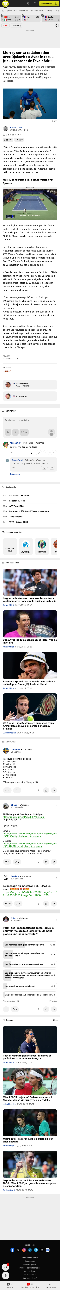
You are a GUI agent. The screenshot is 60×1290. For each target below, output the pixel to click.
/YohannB (15, 749)
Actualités (11, 10)
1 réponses (15, 474)
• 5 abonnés (29, 460)
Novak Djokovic (22, 383)
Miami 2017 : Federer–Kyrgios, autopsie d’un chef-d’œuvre (28, 1140)
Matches (23, 10)
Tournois (49, 10)
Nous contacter (30, 1275)
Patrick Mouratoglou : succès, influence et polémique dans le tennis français (27, 1057)
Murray (19, 140)
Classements (37, 10)
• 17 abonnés (27, 443)
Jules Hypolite (9, 732)
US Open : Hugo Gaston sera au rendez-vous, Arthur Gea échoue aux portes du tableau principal (28, 726)
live (5, 25)
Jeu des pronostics (30, 1287)
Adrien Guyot (15, 127)
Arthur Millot (8, 605)
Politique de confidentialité (30, 1268)
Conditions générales (30, 1264)
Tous (16, 25)
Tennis (10, 1287)
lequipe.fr (7, 371)
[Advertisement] (30, 39)
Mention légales (30, 1271)
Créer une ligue (9, 549)
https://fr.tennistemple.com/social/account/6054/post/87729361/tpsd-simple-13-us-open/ (30, 835)
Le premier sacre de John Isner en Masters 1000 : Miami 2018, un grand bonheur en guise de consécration (29, 1183)
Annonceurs (30, 1261)
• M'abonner (38, 443)
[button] (35, 3)
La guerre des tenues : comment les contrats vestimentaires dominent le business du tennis (29, 599)
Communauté (50, 1287)
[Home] (3, 10)
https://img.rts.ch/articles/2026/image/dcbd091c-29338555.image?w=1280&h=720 (30, 894)
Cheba (14, 805)
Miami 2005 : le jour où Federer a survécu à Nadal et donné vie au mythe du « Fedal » (27, 1098)
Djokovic (8, 140)
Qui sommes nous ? (30, 1257)
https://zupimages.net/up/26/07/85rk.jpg (23, 817)
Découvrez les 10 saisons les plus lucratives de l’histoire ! (30, 641)
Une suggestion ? (30, 1278)
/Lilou (13, 918)
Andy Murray (21, 396)
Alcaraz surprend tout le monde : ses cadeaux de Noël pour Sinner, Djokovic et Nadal (29, 683)
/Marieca (15, 876)
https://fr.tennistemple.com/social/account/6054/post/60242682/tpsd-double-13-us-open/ (30, 845)
